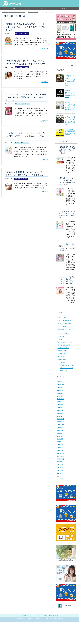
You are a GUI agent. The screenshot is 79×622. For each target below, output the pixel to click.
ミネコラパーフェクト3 (66, 368)
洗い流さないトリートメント (22, 103)
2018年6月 (60, 436)
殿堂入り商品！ (62, 359)
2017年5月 (60, 473)
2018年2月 (60, 447)
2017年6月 (60, 470)
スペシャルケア (62, 326)
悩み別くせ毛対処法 (63, 348)
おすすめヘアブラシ (63, 350)
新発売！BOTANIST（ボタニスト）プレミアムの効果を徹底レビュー (70, 94)
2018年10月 (60, 424)
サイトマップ (30, 615)
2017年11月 (60, 456)
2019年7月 (60, 401)
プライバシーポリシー (38, 615)
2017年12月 (60, 453)
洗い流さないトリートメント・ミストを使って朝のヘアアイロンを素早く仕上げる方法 (25, 136)
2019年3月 (60, 410)
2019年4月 (60, 407)
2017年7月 (60, 467)
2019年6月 (60, 404)
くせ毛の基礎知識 (62, 353)
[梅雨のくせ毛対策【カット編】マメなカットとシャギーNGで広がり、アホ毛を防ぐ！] (8, 189)
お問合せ (46, 615)
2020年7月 (60, 393)
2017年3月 (60, 479)
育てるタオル (63, 370)
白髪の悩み (61, 356)
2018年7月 (60, 433)
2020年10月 (60, 384)
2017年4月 (60, 476)
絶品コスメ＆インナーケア (67, 365)
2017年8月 (60, 464)
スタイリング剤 (62, 317)
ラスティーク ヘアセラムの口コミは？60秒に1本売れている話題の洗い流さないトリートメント (26, 97)
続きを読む (45, 48)
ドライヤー (61, 336)
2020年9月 (60, 387)
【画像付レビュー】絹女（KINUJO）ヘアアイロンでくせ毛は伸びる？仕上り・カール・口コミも (70, 80)
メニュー (39, 8)
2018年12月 (60, 419)
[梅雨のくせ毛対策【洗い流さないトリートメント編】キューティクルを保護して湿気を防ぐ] (8, 43)
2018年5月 (60, 439)
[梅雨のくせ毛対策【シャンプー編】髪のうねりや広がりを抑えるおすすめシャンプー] (8, 77)
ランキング (64, 8)
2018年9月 (60, 427)
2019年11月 (60, 399)
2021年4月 (60, 381)
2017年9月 (60, 462)
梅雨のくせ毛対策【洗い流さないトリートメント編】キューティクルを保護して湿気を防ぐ (25, 27)
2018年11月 (60, 421)
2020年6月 (60, 396)
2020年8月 (60, 390)
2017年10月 (60, 459)
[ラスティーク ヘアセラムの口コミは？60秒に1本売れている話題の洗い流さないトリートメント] (8, 114)
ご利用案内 (23, 615)
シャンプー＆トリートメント (66, 320)
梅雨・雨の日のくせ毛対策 (21, 33)
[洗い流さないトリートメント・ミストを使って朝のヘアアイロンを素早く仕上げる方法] (8, 153)
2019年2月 (60, 413)
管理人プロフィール (53, 615)
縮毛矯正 (60, 339)
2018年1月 (60, 450)
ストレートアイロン (63, 333)
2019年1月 (60, 416)
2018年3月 (60, 444)
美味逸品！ (63, 362)
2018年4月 (60, 442)
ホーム (14, 8)
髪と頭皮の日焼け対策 (64, 345)
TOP (14, 12)
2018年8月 (60, 430)
